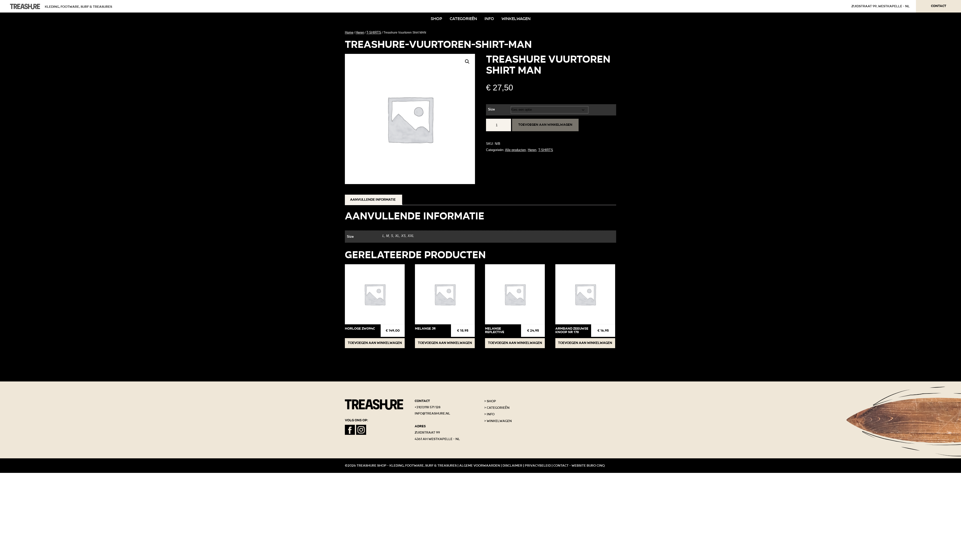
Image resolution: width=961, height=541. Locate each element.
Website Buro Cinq (588, 465)
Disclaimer (512, 465)
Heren (360, 32)
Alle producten (515, 150)
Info (489, 18)
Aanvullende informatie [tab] (373, 199)
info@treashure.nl (432, 413)
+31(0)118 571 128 (427, 407)
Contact (938, 6)
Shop (436, 18)
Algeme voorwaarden (479, 465)
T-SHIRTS (373, 32)
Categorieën (463, 18)
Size (491, 109)
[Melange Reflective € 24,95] (515, 294)
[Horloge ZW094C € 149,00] (375, 294)
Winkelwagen (516, 18)
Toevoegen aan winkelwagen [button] (375, 343)
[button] (467, 61)
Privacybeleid (538, 465)
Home (349, 32)
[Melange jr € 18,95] (445, 294)
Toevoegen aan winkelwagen (545, 124)
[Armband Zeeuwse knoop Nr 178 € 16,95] (585, 294)
